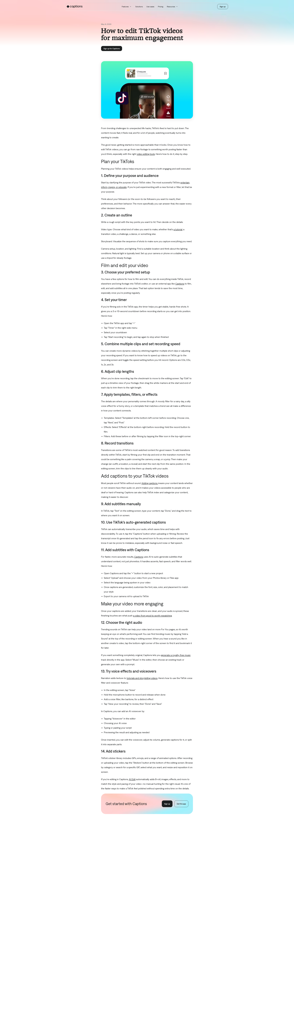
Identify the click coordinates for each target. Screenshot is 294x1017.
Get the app (181, 804)
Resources (171, 7)
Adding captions (149, 483)
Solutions (139, 7)
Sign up (223, 7)
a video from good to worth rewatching (152, 615)
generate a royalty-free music (176, 655)
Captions (179, 283)
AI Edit (132, 779)
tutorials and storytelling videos (142, 678)
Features (125, 7)
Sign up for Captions (111, 48)
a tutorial (178, 229)
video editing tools (146, 154)
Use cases (150, 7)
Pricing (160, 7)
